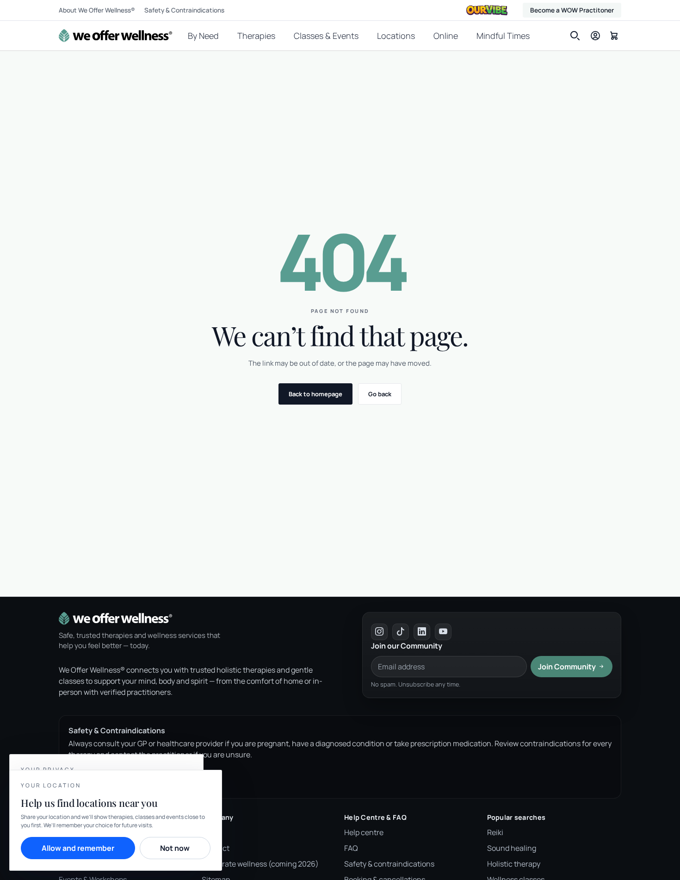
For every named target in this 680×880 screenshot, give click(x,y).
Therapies (256, 35)
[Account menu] (595, 36)
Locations (396, 35)
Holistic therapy (513, 864)
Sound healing (511, 848)
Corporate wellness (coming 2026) (260, 864)
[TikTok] (400, 632)
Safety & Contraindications (184, 10)
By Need (203, 35)
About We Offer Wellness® (97, 10)
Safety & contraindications (389, 864)
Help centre (363, 832)
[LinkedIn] (422, 632)
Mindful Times (503, 35)
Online (445, 35)
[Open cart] (613, 35)
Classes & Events (326, 35)
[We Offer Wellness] (115, 35)
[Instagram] (379, 632)
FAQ (351, 848)
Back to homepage (315, 394)
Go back (379, 394)
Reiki (495, 832)
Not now (175, 848)
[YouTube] (443, 632)
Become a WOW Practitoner (572, 10)
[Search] (575, 35)
